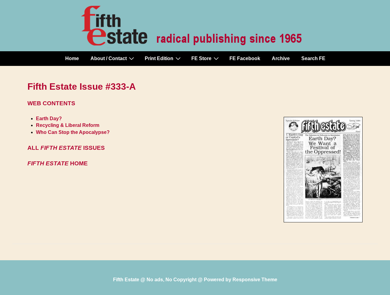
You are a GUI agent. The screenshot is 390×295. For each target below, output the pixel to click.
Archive (281, 58)
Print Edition (159, 58)
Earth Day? (49, 118)
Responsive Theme (254, 279)
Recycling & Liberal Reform (67, 125)
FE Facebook (244, 58)
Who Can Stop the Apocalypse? (73, 132)
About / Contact (108, 58)
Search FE (313, 58)
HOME (57, 163)
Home (72, 58)
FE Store (201, 58)
